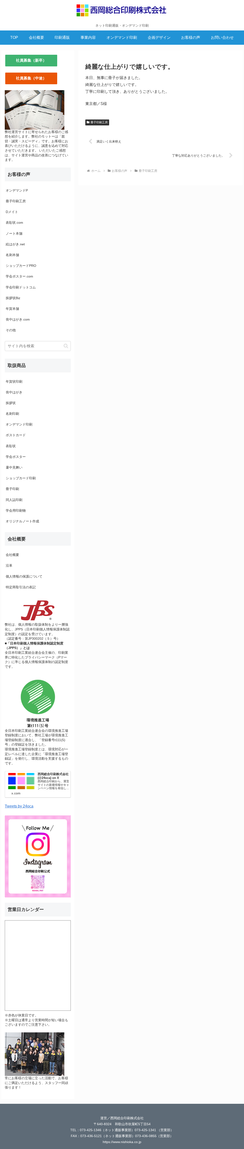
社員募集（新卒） (31, 60)
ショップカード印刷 (21, 478)
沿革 (9, 565)
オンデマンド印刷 (19, 424)
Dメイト (12, 212)
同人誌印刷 (14, 500)
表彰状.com (14, 222)
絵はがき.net (15, 244)
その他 (11, 330)
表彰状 (11, 446)
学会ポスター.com (19, 276)
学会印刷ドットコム (21, 287)
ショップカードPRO (21, 265)
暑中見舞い (14, 467)
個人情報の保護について (24, 576)
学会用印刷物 (16, 510)
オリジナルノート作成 (22, 521)
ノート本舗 (14, 233)
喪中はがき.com (18, 319)
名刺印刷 (12, 414)
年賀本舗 (12, 309)
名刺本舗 (12, 255)
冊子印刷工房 (99, 122)
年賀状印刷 (14, 381)
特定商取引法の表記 (21, 587)
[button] (66, 346)
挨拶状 (11, 403)
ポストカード (16, 435)
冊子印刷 (12, 489)
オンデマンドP (17, 190)
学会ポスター (16, 457)
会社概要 (12, 555)
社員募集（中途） (31, 78)
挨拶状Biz (13, 298)
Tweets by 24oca (19, 806)
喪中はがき (14, 392)
